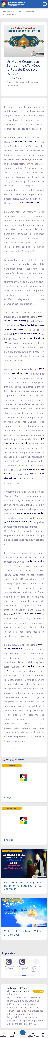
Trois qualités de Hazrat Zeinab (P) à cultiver (23, 933)
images (8, 797)
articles (8, 839)
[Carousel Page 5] (32, 975)
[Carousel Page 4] (28, 975)
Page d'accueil (8, 12)
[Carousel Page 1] (15, 975)
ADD (21, 1028)
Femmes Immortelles (25, 12)
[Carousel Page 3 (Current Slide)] (24, 975)
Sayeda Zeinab (11, 14)
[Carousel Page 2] (19, 975)
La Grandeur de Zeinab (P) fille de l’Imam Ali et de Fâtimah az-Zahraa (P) (23, 886)
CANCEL (14, 1028)
